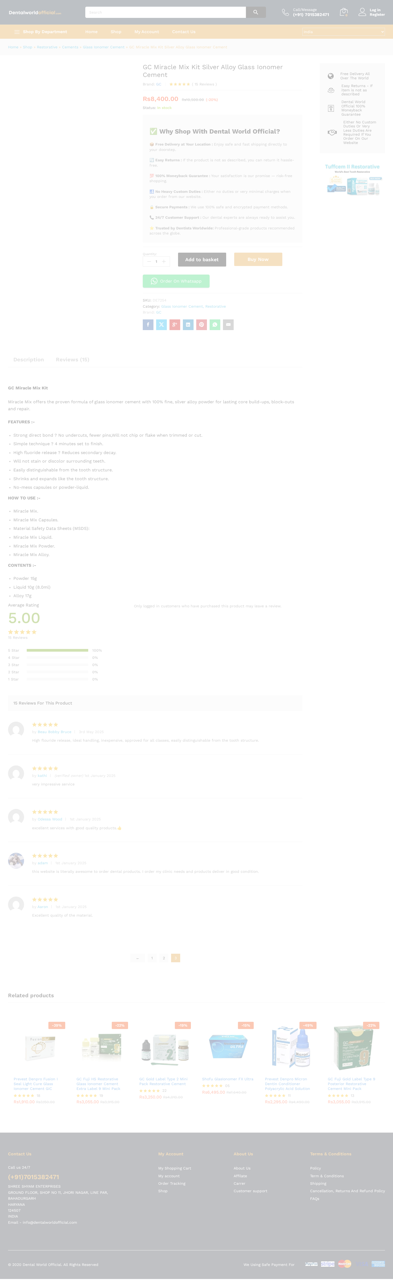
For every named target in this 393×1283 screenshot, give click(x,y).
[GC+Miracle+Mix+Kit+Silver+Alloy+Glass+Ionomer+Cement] (161, 324)
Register (377, 14)
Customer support (250, 823)
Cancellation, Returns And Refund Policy (347, 823)
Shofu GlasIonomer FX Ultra (227, 711)
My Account (146, 32)
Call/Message (305, 9)
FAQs (314, 831)
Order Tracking (171, 816)
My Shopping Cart (174, 801)
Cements (70, 47)
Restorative (47, 47)
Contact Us (183, 32)
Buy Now (258, 259)
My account (169, 808)
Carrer (239, 816)
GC (158, 84)
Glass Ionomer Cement (104, 47)
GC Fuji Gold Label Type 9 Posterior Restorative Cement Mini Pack (351, 716)
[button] (33, 702)
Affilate (240, 808)
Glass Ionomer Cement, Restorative (193, 306)
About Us (242, 801)
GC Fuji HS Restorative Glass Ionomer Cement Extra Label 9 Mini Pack (98, 716)
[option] (39, 699)
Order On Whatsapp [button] (181, 281)
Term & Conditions (327, 808)
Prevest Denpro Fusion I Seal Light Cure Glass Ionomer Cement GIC (36, 716)
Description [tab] (28, 359)
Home (91, 32)
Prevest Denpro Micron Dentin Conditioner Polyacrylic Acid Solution (287, 716)
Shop (116, 32)
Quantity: (150, 254)
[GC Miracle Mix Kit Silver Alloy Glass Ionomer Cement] (148, 324)
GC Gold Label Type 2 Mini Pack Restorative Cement (163, 713)
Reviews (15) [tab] (73, 359)
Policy (315, 801)
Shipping (318, 816)
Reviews (204, 84)
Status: (149, 107)
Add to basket (202, 259)
